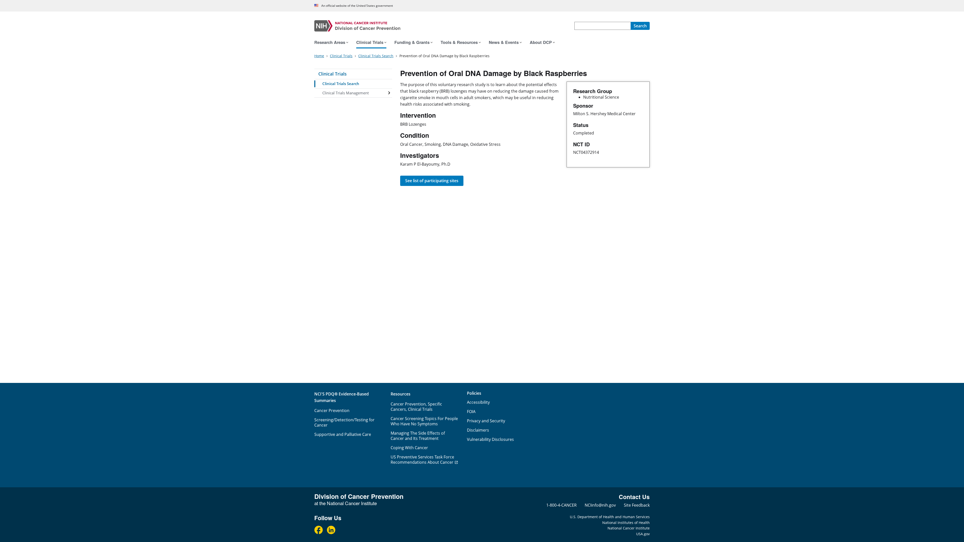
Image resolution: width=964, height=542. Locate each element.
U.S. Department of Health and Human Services (610, 516)
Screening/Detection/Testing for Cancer (344, 422)
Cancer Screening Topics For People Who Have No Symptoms (424, 421)
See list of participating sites (431, 180)
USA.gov (643, 533)
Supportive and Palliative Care (342, 434)
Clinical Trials (332, 74)
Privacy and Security (486, 421)
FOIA (471, 411)
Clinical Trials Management (345, 92)
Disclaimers (478, 430)
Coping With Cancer (409, 447)
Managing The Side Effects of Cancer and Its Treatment (418, 435)
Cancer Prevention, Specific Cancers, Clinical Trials (416, 406)
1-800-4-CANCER (561, 505)
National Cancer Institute (629, 528)
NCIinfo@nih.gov (600, 505)
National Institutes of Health (626, 522)
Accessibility (478, 402)
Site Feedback (637, 505)
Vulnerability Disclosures (490, 439)
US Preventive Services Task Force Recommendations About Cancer (422, 459)
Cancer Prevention (331, 410)
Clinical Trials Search (340, 83)
